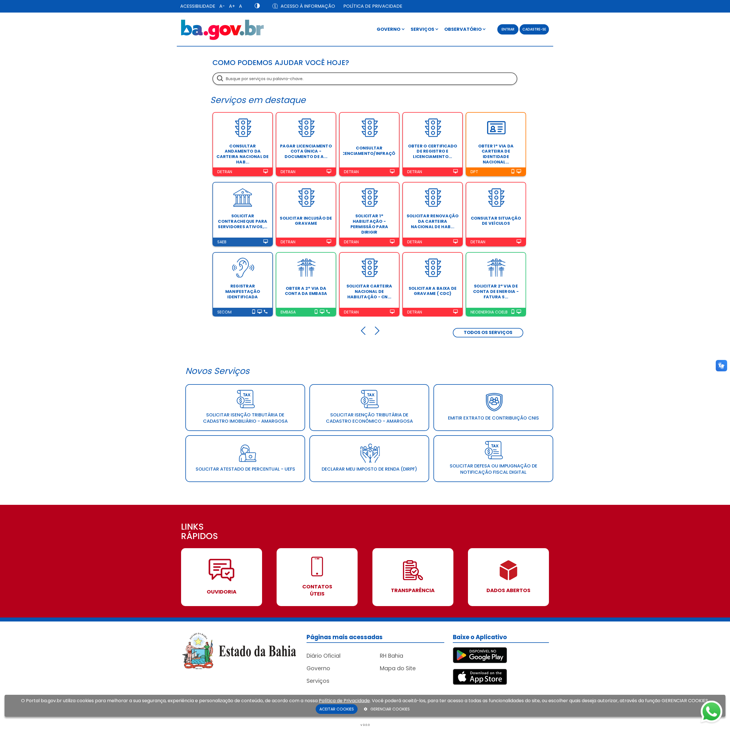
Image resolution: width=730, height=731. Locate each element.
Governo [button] (389, 29)
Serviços (318, 681)
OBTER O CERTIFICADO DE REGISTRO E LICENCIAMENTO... (432, 151)
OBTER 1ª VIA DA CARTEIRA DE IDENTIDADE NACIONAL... (496, 154)
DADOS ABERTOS (508, 590)
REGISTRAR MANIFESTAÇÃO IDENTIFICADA (242, 291)
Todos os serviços (488, 332)
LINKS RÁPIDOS (199, 532)
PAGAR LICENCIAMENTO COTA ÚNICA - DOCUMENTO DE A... (306, 151)
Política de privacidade (372, 6)
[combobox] (364, 78)
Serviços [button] (423, 29)
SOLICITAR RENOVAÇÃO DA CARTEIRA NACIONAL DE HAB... (433, 221)
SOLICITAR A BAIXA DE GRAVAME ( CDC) (433, 291)
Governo (318, 668)
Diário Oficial (323, 656)
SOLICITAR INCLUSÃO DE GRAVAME (306, 220)
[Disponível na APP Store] (480, 676)
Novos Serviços (217, 371)
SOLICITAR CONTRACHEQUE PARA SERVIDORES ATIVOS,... (242, 221)
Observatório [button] (463, 29)
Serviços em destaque (258, 100)
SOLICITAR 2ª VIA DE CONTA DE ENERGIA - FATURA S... (496, 291)
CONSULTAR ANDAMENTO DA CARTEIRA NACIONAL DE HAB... (242, 154)
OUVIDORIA (221, 591)
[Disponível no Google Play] (480, 654)
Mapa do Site (398, 668)
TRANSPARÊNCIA (413, 590)
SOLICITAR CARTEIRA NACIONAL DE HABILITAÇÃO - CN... (369, 291)
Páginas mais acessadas (345, 637)
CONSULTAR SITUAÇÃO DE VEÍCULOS (496, 220)
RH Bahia (391, 656)
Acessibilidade (197, 6)
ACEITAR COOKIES (336, 709)
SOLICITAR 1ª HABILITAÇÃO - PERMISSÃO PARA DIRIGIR (369, 224)
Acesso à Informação (308, 6)
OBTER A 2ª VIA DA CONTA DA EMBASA (306, 291)
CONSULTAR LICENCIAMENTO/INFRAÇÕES (369, 150)
